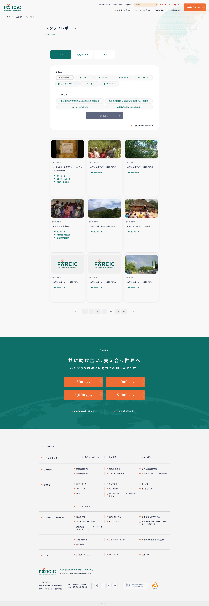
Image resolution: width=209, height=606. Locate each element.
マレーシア (144, 77)
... (91, 311)
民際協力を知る (123, 10)
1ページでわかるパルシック (87, 457)
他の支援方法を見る (126, 411)
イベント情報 (114, 521)
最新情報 (80, 544)
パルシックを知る (142, 10)
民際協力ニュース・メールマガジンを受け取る (89, 528)
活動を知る (160, 10)
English (128, 5)
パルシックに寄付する (54, 517)
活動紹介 (19, 17)
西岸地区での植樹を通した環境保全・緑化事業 (81, 101)
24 (124, 311)
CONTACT (146, 554)
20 (98, 311)
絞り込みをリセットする (144, 125)
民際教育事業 (82, 473)
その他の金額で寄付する (85, 411)
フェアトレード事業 (116, 473)
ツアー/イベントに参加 (85, 521)
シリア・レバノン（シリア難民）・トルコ (122, 494)
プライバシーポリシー (118, 539)
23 (117, 311)
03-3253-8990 (80, 584)
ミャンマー (124, 77)
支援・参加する (176, 10)
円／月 (83, 381)
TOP (46, 555)
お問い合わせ (117, 5)
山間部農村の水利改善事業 (130, 107)
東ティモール (66, 77)
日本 (91, 83)
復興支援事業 (115, 468)
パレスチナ (105, 77)
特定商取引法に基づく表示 (153, 539)
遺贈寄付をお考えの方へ (152, 516)
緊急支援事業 (82, 468)
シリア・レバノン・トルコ (68, 83)
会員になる (81, 516)
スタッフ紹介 (147, 457)
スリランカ (85, 77)
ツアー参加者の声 (81, 107)
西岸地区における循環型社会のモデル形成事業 (129, 101)
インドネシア (110, 83)
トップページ (8, 17)
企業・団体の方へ (104, 5)
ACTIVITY (113, 554)
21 (104, 311)
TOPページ (49, 446)
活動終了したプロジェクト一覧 (154, 473)
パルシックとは (51, 457)
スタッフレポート (83, 506)
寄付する (193, 7)
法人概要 (113, 457)
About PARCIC (83, 554)
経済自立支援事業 (149, 468)
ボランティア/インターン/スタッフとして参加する (155, 522)
